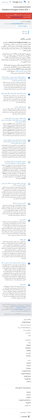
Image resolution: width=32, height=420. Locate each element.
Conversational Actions (22, 7)
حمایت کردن (28, 332)
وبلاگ (29, 342)
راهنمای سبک (22, 219)
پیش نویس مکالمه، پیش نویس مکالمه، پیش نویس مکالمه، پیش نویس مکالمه (13, 184)
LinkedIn (28, 350)
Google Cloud (27, 376)
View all (29, 381)
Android (29, 363)
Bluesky (29, 345)
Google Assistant (26, 322)
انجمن (29, 335)
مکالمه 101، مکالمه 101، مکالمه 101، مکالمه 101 (13, 93)
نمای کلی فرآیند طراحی (20, 107)
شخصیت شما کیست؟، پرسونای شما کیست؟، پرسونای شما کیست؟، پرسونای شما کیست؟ (15, 162)
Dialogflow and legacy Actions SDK (15, 10)
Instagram (28, 348)
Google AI (28, 402)
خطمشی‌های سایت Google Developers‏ (22, 309)
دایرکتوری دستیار (27, 330)
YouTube (28, 356)
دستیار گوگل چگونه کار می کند (24, 327)
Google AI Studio (26, 371)
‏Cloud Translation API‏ (17, 23)
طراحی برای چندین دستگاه (19, 203)
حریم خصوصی (23, 412)
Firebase (28, 368)
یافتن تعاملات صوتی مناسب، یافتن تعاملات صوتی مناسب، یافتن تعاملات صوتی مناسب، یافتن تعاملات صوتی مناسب (13, 120)
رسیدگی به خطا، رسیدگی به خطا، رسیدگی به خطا (14, 263)
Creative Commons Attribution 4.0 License (21, 306)
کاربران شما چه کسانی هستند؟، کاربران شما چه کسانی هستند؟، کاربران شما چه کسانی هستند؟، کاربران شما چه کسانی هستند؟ (14, 141)
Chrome (29, 365)
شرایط (29, 412)
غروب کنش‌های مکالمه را (16, 17)
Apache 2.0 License (21, 307)
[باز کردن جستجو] (10, 2)
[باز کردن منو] (28, 2)
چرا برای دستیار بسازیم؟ (26, 324)
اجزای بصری (23, 284)
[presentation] (16, 38)
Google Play (28, 379)
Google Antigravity (26, 373)
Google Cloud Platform (25, 400)
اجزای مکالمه (23, 239)
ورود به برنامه (5, 2)
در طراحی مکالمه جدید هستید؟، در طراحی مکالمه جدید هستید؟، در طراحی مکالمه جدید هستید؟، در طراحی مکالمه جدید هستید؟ (13, 78)
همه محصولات (28, 405)
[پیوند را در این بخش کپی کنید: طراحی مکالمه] (18, 39)
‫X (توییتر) (28, 353)
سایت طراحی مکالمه (21, 71)
